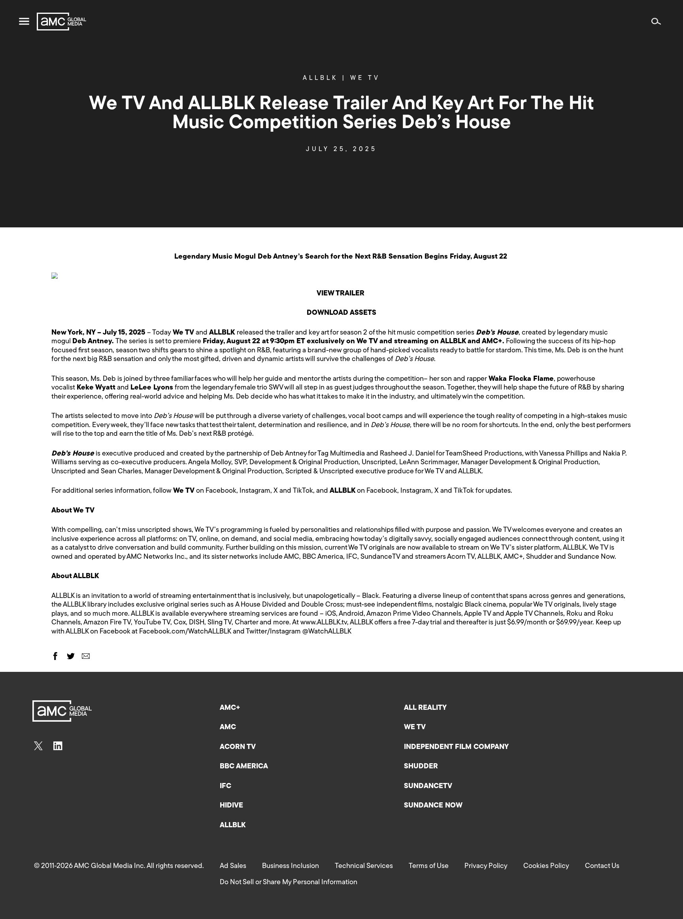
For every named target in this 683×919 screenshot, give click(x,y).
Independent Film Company (456, 747)
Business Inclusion (290, 866)
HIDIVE (231, 805)
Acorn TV (238, 747)
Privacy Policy (486, 866)
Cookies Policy (546, 866)
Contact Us (602, 866)
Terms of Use (429, 866)
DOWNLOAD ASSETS (341, 313)
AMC (228, 727)
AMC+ (230, 708)
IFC (225, 786)
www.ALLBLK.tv (323, 622)
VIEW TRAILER (340, 293)
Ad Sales (233, 866)
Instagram (255, 491)
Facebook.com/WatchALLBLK (185, 631)
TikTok (303, 491)
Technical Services (364, 866)
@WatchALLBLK (326, 631)
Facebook (221, 491)
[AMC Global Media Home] (61, 21)
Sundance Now (433, 805)
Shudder (421, 766)
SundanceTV (428, 786)
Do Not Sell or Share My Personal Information (288, 882)
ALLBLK (324, 78)
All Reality (425, 708)
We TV (365, 78)
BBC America (244, 766)
